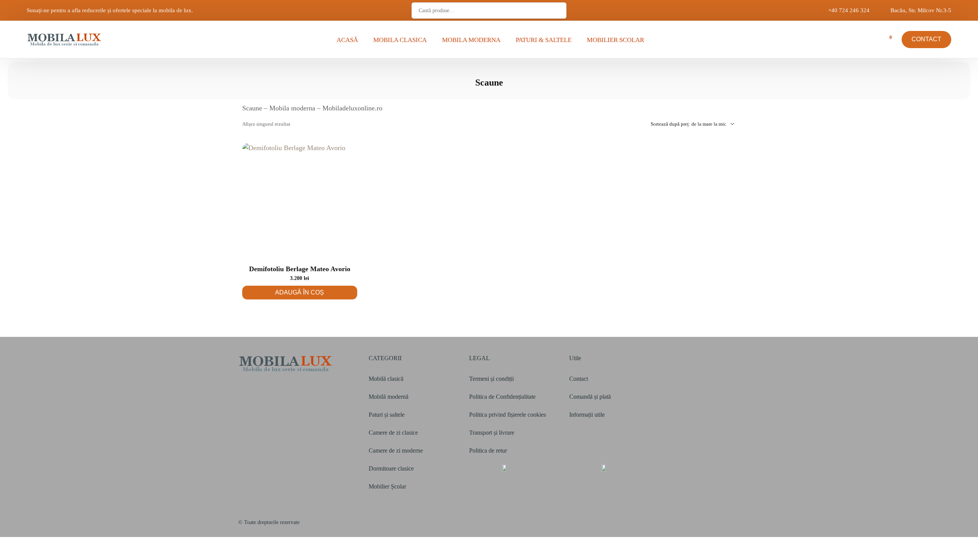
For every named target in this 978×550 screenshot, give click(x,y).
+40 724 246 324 (849, 10)
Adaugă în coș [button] (299, 292)
